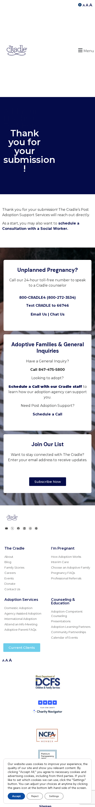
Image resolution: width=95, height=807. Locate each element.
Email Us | (40, 314)
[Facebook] (18, 528)
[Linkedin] (24, 528)
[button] (85, 50)
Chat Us (57, 314)
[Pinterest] (36, 528)
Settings (54, 796)
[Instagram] (30, 528)
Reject (34, 796)
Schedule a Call (47, 414)
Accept (16, 796)
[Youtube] (6, 528)
